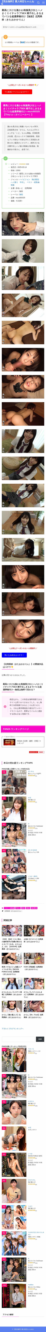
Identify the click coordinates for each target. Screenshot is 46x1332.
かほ (29, 797)
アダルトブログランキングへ (13, 1029)
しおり (30, 1206)
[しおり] (14, 1217)
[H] (14, 835)
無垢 (22, 42)
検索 (40, 1039)
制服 (12, 185)
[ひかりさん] (14, 1191)
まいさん (31, 771)
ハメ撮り (14, 182)
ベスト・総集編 (33, 182)
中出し (22, 182)
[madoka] (14, 1296)
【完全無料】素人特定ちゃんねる (17, 2)
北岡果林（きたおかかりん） (13, 911)
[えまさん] (14, 1112)
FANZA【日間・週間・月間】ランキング (29, 742)
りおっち (31, 1049)
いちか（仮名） (33, 876)
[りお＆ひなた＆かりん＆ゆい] (14, 1243)
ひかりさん (31, 1180)
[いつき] (14, 1165)
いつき (30, 1154)
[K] (14, 1270)
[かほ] (14, 809)
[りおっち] (14, 1060)
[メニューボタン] (43, 2)
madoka (30, 1285)
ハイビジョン (24, 179)
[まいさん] (14, 782)
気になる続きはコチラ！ (14, 655)
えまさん (31, 1101)
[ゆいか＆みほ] (14, 861)
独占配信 (35, 179)
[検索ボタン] (38, 2)
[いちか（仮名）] (14, 887)
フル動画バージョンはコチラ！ (16, 92)
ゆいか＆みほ (32, 850)
